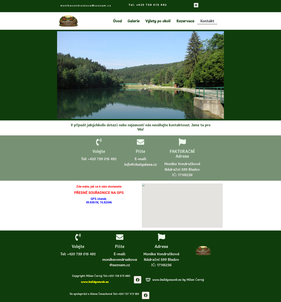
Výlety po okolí (158, 21)
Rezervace (185, 21)
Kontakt (207, 21)
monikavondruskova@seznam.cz (85, 5)
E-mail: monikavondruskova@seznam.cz (119, 259)
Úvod (117, 21)
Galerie (134, 21)
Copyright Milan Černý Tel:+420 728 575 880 (100, 276)
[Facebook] (196, 5)
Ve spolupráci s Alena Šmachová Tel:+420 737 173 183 (104, 294)
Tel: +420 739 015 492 (148, 4)
